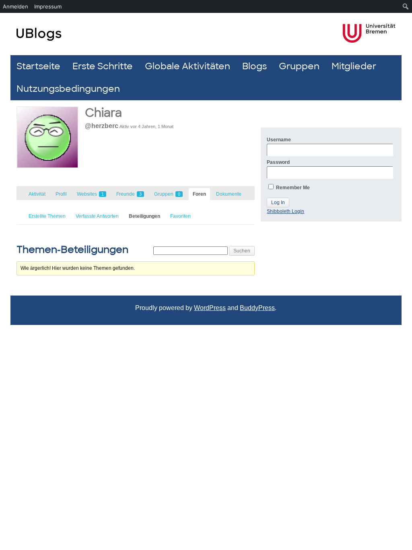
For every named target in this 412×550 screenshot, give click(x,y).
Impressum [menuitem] (48, 6)
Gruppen (299, 66)
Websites (90, 194)
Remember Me (292, 187)
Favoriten (180, 216)
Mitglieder (354, 66)
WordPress (210, 307)
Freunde (129, 194)
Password (278, 162)
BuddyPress (257, 307)
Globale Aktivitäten (187, 66)
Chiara (103, 112)
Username (279, 140)
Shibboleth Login (285, 211)
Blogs (254, 66)
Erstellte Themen (47, 216)
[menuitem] (406, 6)
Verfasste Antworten (97, 216)
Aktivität (37, 194)
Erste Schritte (102, 66)
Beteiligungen (144, 216)
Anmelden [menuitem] (15, 6)
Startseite (38, 66)
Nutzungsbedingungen (68, 89)
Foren (199, 194)
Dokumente (228, 194)
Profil (61, 194)
